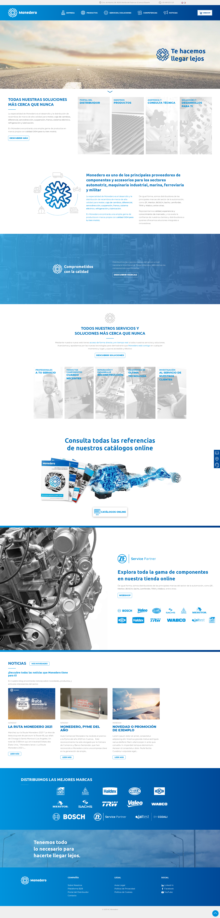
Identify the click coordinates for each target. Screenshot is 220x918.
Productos (92, 13)
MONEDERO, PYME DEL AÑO (80, 728)
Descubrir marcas (125, 275)
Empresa (70, 13)
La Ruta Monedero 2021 (30, 727)
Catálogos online (113, 512)
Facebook (169, 888)
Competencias (150, 13)
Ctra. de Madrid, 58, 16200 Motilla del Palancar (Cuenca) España (125, 2)
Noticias (173, 13)
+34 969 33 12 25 (167, 2)
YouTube (168, 892)
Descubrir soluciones (110, 355)
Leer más (14, 754)
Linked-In (169, 885)
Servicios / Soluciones (120, 13)
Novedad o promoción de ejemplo (134, 728)
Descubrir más (19, 138)
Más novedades (39, 664)
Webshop (125, 595)
